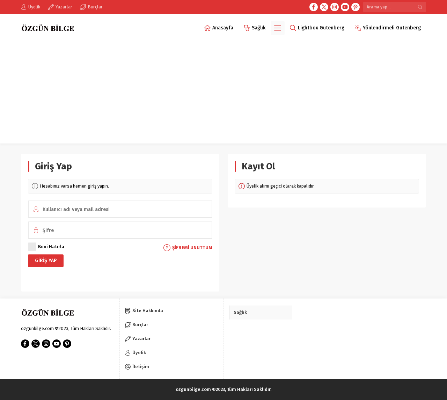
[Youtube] (345, 7)
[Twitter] (324, 7)
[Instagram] (334, 7)
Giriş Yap (46, 261)
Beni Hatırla (51, 246)
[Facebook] (313, 7)
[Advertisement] (223, 94)
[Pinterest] (355, 7)
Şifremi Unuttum (192, 247)
